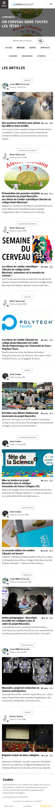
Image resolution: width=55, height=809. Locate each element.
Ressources (27, 56)
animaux (27, 80)
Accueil (8, 47)
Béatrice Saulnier (16, 716)
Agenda (32, 47)
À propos (41, 56)
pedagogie (27, 575)
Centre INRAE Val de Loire (19, 84)
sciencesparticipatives (27, 438)
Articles (21, 47)
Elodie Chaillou (15, 374)
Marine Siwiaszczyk (17, 154)
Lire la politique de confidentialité (15, 797)
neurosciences (27, 508)
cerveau (27, 370)
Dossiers (13, 56)
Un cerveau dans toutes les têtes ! (25, 24)
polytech (27, 297)
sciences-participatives (27, 151)
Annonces (45, 47)
